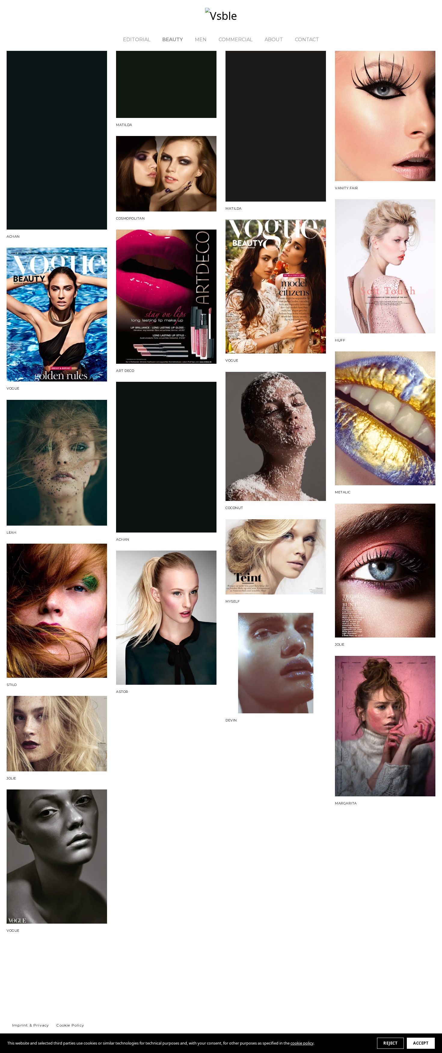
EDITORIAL (136, 39)
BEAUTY (172, 39)
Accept (420, 1043)
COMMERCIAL (236, 39)
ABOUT (274, 39)
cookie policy (301, 1043)
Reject (390, 1043)
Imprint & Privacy (30, 1025)
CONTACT (307, 39)
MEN (201, 39)
